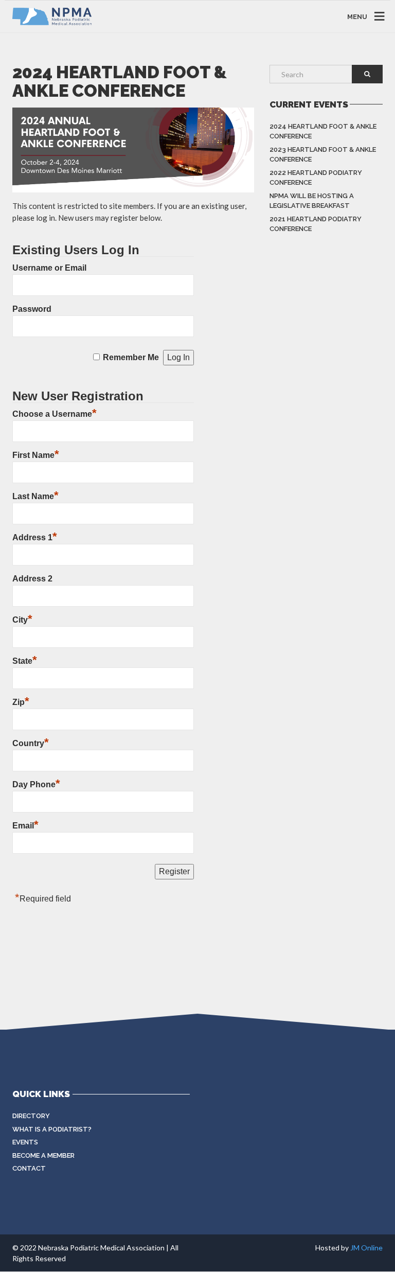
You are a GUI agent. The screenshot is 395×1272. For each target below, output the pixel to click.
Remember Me (131, 357)
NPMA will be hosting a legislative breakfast (312, 201)
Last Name (35, 496)
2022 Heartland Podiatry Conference (316, 178)
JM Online (366, 1247)
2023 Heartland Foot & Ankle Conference (323, 155)
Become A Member (43, 1155)
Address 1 (34, 537)
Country (30, 743)
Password (31, 309)
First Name (35, 455)
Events (25, 1142)
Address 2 (32, 578)
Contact (29, 1168)
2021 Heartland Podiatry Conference (316, 224)
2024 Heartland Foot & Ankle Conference (323, 131)
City (22, 619)
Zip (20, 702)
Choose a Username (54, 414)
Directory (31, 1116)
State (24, 661)
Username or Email (49, 267)
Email (25, 825)
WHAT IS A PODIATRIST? (52, 1129)
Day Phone (36, 784)
